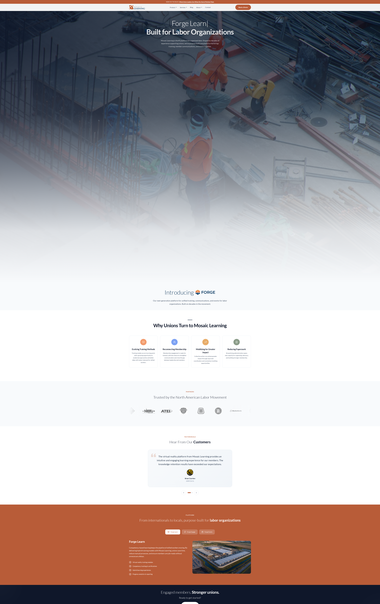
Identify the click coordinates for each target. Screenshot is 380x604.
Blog (191, 7)
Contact (208, 7)
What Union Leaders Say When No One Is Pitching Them (196, 2)
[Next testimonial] (196, 492)
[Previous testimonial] (183, 492)
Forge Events (208, 532)
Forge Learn (174, 532)
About (198, 7)
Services (182, 7)
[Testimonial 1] (189, 492)
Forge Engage (191, 532)
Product (172, 7)
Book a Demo (243, 7)
